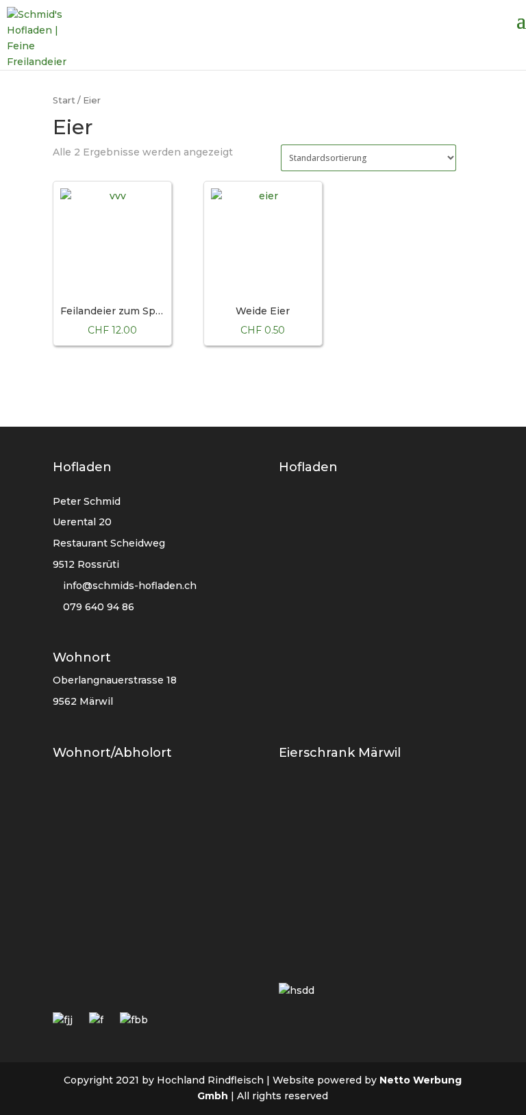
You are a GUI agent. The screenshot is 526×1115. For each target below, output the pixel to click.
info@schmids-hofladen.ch (130, 585)
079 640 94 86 (97, 607)
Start (64, 100)
